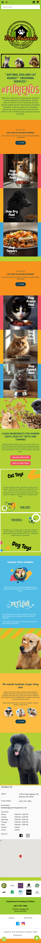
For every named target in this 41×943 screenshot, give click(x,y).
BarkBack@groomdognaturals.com (14, 808)
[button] (4, 939)
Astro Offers (28, 918)
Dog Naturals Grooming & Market (20, 901)
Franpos (25, 935)
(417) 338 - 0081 (25, 801)
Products (11, 918)
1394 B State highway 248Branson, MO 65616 (20, 910)
